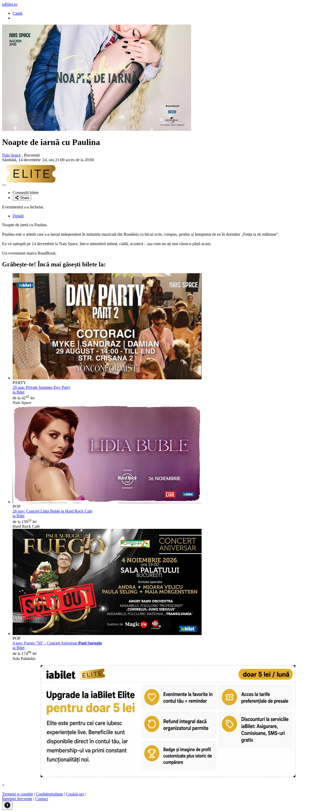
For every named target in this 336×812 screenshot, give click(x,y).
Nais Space (11, 155)
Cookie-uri (75, 794)
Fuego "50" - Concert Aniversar (57, 643)
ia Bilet (18, 392)
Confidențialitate (49, 794)
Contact (41, 799)
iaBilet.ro (9, 4)
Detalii (18, 216)
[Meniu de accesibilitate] (7, 805)
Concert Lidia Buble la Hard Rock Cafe (52, 511)
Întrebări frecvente (17, 799)
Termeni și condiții (17, 794)
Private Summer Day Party (41, 387)
